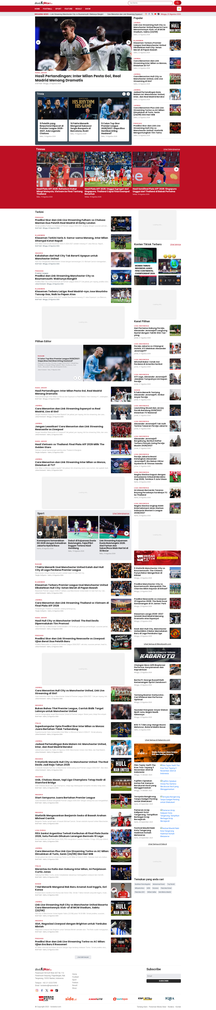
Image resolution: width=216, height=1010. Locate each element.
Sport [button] (74, 880)
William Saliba (151, 772)
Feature (68, 9)
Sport (58, 9)
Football (47, 9)
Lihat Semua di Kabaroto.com (157, 650)
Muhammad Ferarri (159, 765)
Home (37, 9)
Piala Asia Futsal (166, 769)
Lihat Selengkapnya (171, 149)
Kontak (178, 907)
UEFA (148, 769)
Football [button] (75, 877)
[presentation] (38, 42)
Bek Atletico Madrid (165, 772)
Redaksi (171, 907)
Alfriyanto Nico (139, 769)
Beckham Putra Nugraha (142, 765)
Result (78, 9)
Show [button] (74, 888)
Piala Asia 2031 (140, 772)
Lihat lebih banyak (83, 857)
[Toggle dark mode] (179, 9)
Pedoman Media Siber (157, 907)
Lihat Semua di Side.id (157, 754)
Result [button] (74, 886)
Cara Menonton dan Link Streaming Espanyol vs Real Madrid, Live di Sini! (53, 14)
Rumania (155, 769)
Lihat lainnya (175, 214)
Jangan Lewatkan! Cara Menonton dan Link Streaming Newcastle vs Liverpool (116, 14)
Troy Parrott (171, 765)
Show (87, 9)
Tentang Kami (142, 907)
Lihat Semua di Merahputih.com (157, 554)
